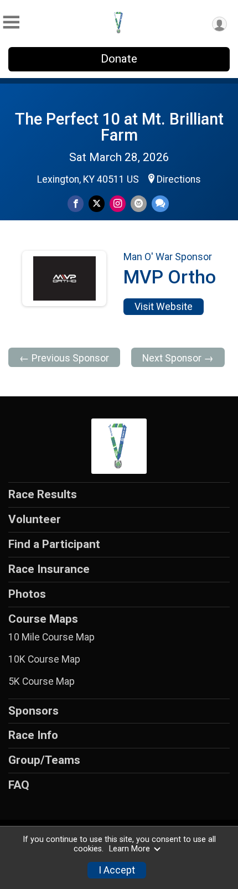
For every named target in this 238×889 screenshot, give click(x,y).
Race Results (42, 494)
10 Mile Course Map (51, 637)
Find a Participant (54, 544)
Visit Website (163, 306)
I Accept (117, 870)
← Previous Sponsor (64, 358)
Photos (27, 594)
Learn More (129, 849)
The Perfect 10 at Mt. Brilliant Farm (119, 127)
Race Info (33, 735)
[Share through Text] (160, 203)
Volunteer (34, 519)
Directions (179, 179)
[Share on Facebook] (76, 203)
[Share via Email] (139, 203)
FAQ (18, 785)
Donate (119, 58)
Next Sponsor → (178, 358)
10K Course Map (44, 659)
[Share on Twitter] (97, 203)
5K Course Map (41, 681)
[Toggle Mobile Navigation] (11, 22)
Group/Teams (44, 760)
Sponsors (33, 710)
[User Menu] (219, 24)
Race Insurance (49, 569)
